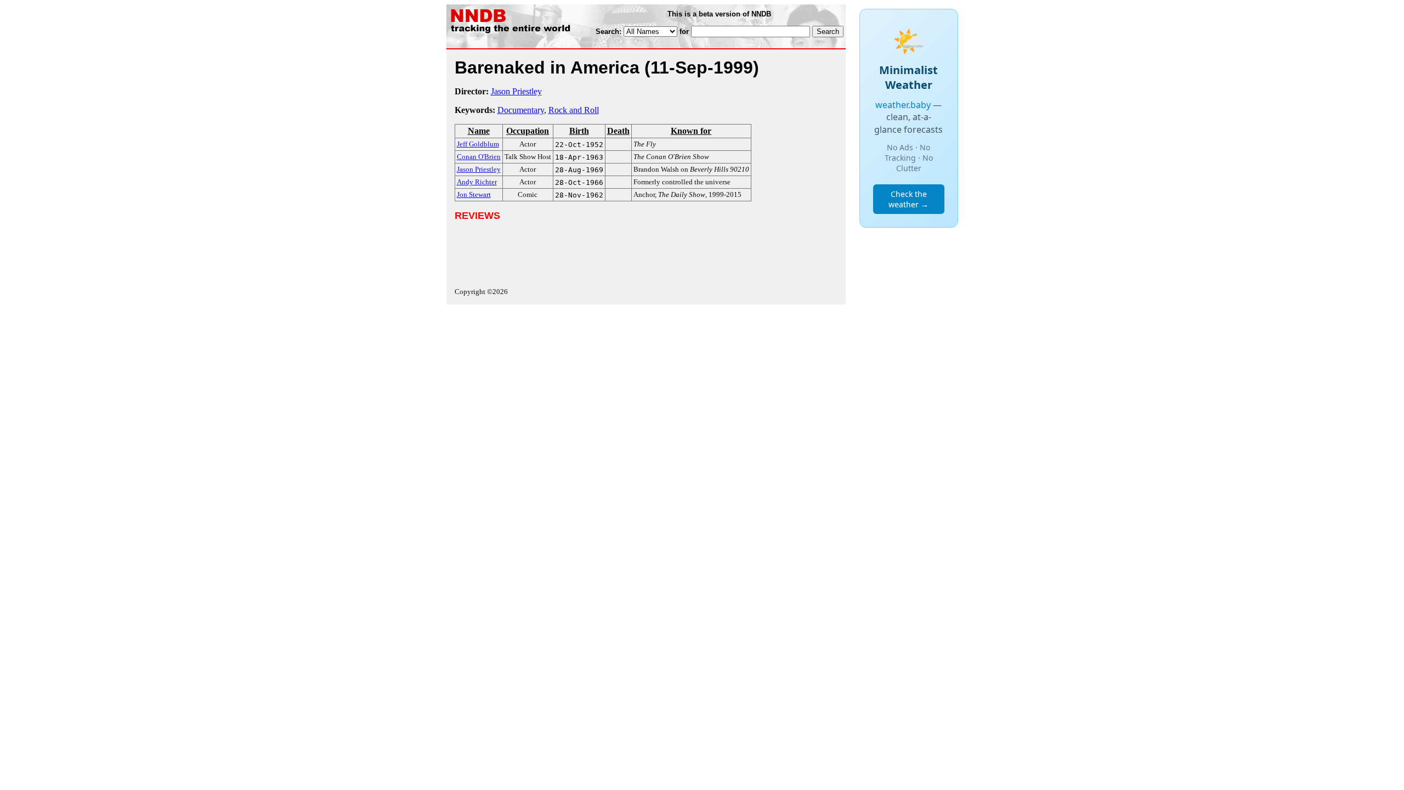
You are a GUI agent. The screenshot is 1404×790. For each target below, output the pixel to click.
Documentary (520, 110)
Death (618, 131)
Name (479, 131)
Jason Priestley (516, 91)
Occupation (527, 131)
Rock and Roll (573, 110)
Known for (691, 131)
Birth (579, 131)
